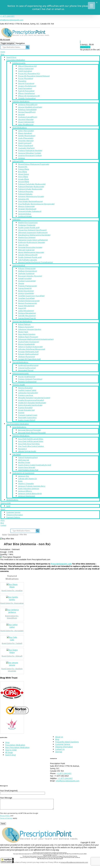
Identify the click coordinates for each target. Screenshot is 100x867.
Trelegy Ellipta (23, 169)
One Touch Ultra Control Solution (31, 446)
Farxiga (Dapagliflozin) (27, 112)
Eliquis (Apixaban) (25, 133)
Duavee (21, 412)
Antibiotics (16, 219)
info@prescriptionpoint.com (11, 20)
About (3, 509)
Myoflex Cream (24, 462)
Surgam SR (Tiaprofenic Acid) (29, 359)
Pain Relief (16, 454)
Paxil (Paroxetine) (25, 88)
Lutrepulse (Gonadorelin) (28, 393)
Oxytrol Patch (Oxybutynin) (28, 342)
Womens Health (18, 384)
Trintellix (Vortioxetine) (27, 98)
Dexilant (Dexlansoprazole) (29, 301)
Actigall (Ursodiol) (25, 278)
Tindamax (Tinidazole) (26, 225)
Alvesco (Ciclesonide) (26, 206)
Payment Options (13, 517)
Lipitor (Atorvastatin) (26, 130)
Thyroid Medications (20, 362)
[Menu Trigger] (91, 5)
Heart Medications (19, 127)
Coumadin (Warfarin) (26, 148)
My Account (5, 39)
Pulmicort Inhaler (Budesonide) (30, 189)
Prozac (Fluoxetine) (25, 78)
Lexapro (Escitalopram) (27, 86)
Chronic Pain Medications (22, 321)
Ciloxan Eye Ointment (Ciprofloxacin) (32, 230)
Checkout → (85, 47)
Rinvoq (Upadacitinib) (26, 344)
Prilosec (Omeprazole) (27, 268)
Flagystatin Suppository (27, 417)
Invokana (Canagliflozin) (27, 117)
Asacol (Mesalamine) (26, 305)
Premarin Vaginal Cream (27, 415)
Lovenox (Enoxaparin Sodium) (30, 155)
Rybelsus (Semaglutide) (27, 109)
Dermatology (13, 534)
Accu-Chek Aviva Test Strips (29, 444)
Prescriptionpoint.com (61, 564)
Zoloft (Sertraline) (25, 71)
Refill (8, 506)
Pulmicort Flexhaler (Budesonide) (31, 186)
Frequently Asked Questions (67, 742)
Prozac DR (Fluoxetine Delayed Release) (34, 76)
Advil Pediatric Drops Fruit (28, 470)
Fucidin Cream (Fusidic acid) (28, 227)
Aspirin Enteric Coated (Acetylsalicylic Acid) (34, 465)
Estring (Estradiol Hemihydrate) (30, 405)
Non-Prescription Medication (17, 424)
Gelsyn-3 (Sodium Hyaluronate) (30, 346)
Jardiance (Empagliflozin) (27, 104)
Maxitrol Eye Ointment (26, 237)
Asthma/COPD (17, 161)
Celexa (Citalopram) (25, 68)
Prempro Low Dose (25, 395)
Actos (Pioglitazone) (25, 124)
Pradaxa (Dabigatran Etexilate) (30, 150)
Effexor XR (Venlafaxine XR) (29, 96)
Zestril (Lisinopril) (24, 143)
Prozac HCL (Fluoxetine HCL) (29, 73)
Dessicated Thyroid (25, 370)
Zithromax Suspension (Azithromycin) (33, 232)
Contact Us (60, 749)
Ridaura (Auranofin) (26, 327)
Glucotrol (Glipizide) (25, 119)
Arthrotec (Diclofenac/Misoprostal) (31, 349)
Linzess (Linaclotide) (26, 293)
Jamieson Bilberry (25, 491)
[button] (7, 860)
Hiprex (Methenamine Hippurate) (31, 252)
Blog (2, 523)
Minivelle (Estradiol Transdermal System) (34, 397)
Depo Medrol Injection (26, 334)
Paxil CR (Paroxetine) (26, 91)
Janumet (21, 114)
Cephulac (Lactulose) (26, 273)
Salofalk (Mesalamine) (27, 315)
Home (3, 52)
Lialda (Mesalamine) (26, 310)
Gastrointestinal (18, 265)
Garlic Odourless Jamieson (28, 488)
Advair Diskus (23, 174)
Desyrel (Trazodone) (26, 83)
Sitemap (58, 751)
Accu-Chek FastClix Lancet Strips (30, 439)
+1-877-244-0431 (7, 16)
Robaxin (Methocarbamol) (28, 354)
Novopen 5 (22, 449)
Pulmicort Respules (25, 191)
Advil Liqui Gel (23, 460)
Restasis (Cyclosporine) (27, 381)
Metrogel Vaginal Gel (26, 250)
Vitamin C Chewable (26, 483)
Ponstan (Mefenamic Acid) (28, 351)
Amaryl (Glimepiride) (26, 122)
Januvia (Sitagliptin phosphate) (30, 107)
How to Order (6, 503)
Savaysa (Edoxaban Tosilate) (29, 153)
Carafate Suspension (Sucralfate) (31, 296)
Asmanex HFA (23, 199)
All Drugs (9, 752)
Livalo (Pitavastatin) (25, 138)
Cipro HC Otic (23, 245)
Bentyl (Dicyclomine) (26, 291)
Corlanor (21, 158)
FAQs (2, 520)
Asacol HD (22, 308)
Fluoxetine (22, 81)
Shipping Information (14, 515)
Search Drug (11, 57)
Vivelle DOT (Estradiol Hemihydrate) (32, 402)
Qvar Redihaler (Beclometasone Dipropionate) (36, 204)
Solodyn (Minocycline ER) (28, 255)
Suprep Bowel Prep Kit (27, 318)
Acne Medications (19, 427)
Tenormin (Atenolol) (25, 140)
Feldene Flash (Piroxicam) (28, 337)
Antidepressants (18, 63)
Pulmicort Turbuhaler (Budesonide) (32, 184)
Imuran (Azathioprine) (26, 376)
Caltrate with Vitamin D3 (27, 478)
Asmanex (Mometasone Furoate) (31, 196)
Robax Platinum (24, 324)
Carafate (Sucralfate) (26, 298)
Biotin (20, 481)
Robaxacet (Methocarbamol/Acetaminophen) (36, 339)
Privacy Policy (5, 816)
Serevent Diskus (24, 214)
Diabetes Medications (20, 101)
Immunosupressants (20, 373)
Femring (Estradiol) (25, 388)
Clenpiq (21, 283)
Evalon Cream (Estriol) (26, 420)
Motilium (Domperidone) (27, 271)
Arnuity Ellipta (23, 179)
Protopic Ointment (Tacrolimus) (30, 379)
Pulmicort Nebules (25, 194)
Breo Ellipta (22, 171)
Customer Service (13, 512)
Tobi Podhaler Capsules (27, 260)
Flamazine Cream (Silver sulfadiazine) (33, 240)
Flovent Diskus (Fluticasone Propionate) (33, 164)
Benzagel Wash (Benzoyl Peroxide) (32, 432)
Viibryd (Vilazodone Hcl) (27, 66)
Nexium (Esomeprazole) (27, 303)
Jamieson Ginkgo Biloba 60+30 (30, 493)
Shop (2, 54)
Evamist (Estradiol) (25, 407)
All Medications (12, 500)
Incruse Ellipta (23, 181)
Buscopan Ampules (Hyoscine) (30, 276)
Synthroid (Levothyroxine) (28, 365)
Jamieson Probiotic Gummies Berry (31, 486)
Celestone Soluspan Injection (29, 329)
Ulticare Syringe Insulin (27, 451)
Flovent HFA (22, 166)
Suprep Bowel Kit (25, 288)
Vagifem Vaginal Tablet (27, 390)
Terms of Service (6, 818)
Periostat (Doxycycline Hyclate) (30, 247)
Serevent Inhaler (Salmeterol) (29, 211)
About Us (59, 737)
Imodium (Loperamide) (27, 281)
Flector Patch (23, 332)
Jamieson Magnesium (26, 496)
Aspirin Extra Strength (26, 467)
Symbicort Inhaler (25, 216)
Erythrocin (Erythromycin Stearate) (31, 242)
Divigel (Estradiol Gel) (26, 410)
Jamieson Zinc (23, 476)
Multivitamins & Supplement (23, 473)
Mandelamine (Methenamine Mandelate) (34, 235)
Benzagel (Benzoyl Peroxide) (29, 430)
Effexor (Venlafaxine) (26, 93)
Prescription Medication (15, 60)
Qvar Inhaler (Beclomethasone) (30, 201)
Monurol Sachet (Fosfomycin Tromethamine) (35, 262)
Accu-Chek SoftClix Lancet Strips (30, 441)
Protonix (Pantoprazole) (27, 286)
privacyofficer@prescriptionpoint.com (74, 862)
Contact (3, 525)
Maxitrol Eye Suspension (28, 222)
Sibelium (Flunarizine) (26, 356)
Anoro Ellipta (23, 176)
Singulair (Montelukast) (27, 209)
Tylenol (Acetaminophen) (28, 457)
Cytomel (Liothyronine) (27, 368)
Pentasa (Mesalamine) (27, 313)
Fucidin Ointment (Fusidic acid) (30, 257)
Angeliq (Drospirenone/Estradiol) (31, 400)
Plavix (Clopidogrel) (25, 145)
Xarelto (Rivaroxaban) (26, 135)
